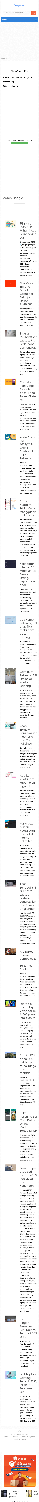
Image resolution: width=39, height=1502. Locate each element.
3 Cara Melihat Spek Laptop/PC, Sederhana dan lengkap (28, 341)
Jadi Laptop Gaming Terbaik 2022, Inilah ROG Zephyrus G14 (28, 1383)
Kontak (15, 1437)
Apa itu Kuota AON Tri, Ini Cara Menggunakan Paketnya (28, 508)
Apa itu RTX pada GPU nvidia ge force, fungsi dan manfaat (28, 1064)
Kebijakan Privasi (20, 1439)
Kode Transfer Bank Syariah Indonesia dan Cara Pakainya (28, 735)
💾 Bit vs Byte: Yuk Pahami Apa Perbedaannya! (28, 231)
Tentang (7, 1437)
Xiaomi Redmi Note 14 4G (14, 1492)
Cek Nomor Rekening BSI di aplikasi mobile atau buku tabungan (28, 628)
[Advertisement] (19, 41)
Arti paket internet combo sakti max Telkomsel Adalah (28, 960)
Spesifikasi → (13, 1497)
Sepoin (12, 1434)
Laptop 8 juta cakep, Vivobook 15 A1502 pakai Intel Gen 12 (28, 1011)
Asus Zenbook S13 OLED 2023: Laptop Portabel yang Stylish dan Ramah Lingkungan (28, 896)
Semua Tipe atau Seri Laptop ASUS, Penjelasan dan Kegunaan (28, 1177)
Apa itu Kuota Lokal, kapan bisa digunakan (28, 781)
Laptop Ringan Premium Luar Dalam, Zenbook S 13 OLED (28, 1328)
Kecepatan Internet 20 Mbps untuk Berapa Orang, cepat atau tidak (28, 574)
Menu (4, 20)
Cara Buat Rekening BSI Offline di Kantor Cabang (28, 679)
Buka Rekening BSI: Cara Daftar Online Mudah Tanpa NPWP (28, 1122)
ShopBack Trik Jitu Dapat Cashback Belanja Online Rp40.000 (26, 294)
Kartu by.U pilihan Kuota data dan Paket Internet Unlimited (27, 832)
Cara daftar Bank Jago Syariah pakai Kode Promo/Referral (28, 391)
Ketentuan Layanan (28, 1437)
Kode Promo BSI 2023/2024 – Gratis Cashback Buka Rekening (28, 448)
